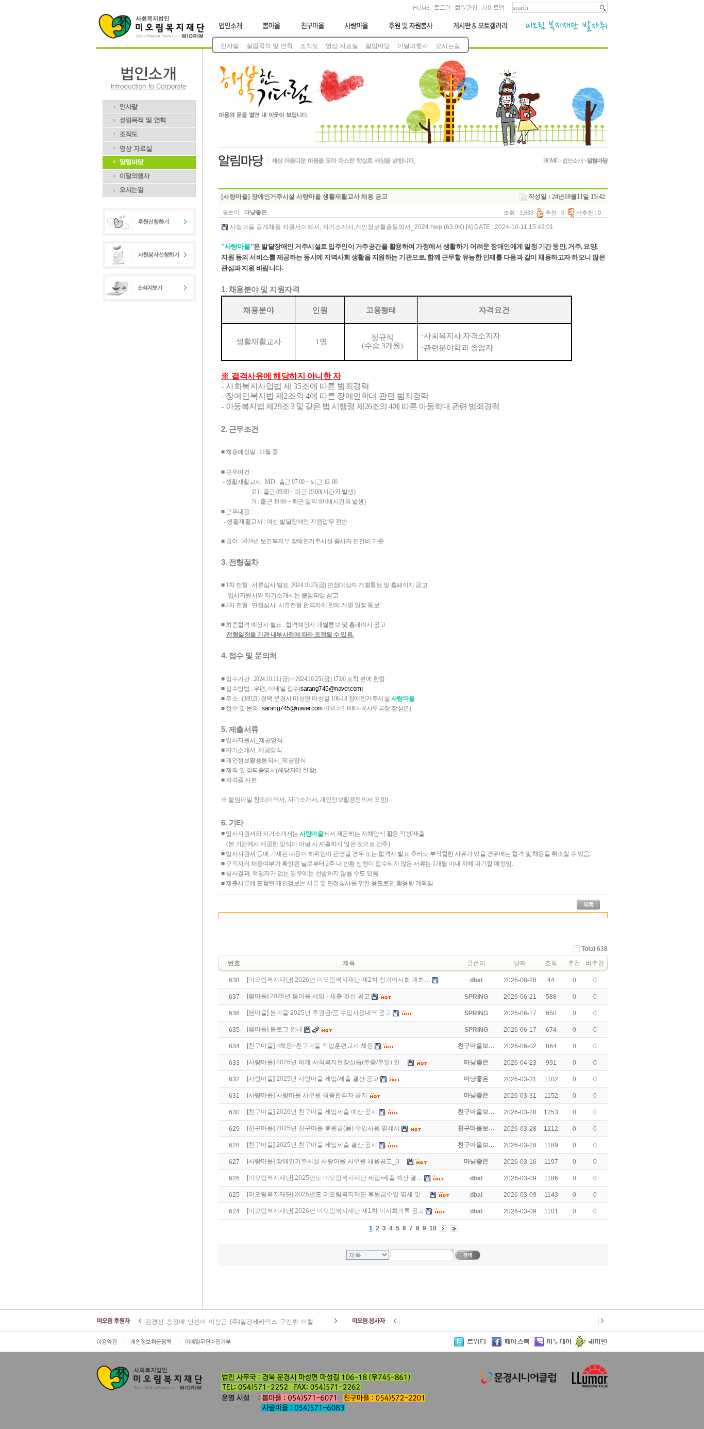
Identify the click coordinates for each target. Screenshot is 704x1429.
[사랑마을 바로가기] (357, 30)
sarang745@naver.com (330, 688)
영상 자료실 (342, 46)
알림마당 (377, 46)
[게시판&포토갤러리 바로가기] (479, 30)
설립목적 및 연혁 (269, 46)
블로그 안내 (286, 1029)
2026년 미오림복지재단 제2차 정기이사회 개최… (362, 979)
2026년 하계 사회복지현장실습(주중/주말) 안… (341, 1062)
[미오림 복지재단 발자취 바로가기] (562, 30)
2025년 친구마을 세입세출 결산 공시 (326, 1144)
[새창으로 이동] (110, 1345)
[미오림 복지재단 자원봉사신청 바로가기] (149, 266)
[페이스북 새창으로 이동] (513, 1345)
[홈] (421, 10)
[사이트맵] (492, 10)
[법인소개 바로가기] (231, 30)
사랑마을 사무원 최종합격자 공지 (321, 1095)
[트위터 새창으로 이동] (473, 1345)
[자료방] (149, 145)
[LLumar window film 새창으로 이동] (588, 1386)
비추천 (594, 963)
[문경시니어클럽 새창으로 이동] (518, 1382)
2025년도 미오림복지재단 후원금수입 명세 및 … (361, 1194)
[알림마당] (149, 159)
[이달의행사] (149, 173)
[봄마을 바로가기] (270, 30)
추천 (574, 963)
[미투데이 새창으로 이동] (554, 1345)
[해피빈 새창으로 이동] (591, 1345)
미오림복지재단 (270, 979)
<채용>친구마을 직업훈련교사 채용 (324, 1045)
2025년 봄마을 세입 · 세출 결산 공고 (320, 996)
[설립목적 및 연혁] (149, 117)
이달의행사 (412, 46)
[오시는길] (149, 187)
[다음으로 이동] (335, 1323)
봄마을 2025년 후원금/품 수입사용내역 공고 (330, 1012)
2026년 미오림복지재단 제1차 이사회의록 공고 (359, 1210)
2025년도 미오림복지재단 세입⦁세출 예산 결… (359, 1177)
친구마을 (260, 1045)
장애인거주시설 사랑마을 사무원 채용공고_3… (341, 1161)
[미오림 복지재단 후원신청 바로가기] (149, 233)
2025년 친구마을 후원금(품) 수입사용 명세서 (338, 1128)
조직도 (309, 46)
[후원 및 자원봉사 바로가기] (410, 30)
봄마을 (257, 996)
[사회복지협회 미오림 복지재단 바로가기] (153, 36)
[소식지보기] (149, 299)
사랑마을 (260, 1062)
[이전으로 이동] (141, 1323)
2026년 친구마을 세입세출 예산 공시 (326, 1111)
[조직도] (149, 131)
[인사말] (149, 103)
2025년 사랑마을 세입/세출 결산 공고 (327, 1078)
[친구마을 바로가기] (313, 30)
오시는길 (447, 46)
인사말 (230, 46)
